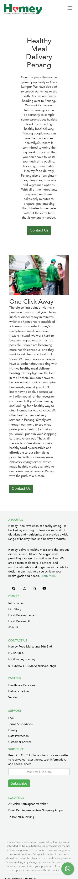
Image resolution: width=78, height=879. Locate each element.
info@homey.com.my (21, 659)
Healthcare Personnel (22, 685)
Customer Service (20, 742)
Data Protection (18, 735)
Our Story (14, 609)
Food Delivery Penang (22, 615)
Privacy (12, 730)
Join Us (13, 627)
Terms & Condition (20, 724)
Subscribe (19, 783)
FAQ (11, 718)
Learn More (48, 575)
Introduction (16, 603)
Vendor (13, 697)
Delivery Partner (18, 691)
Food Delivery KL (19, 621)
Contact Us (39, 230)
